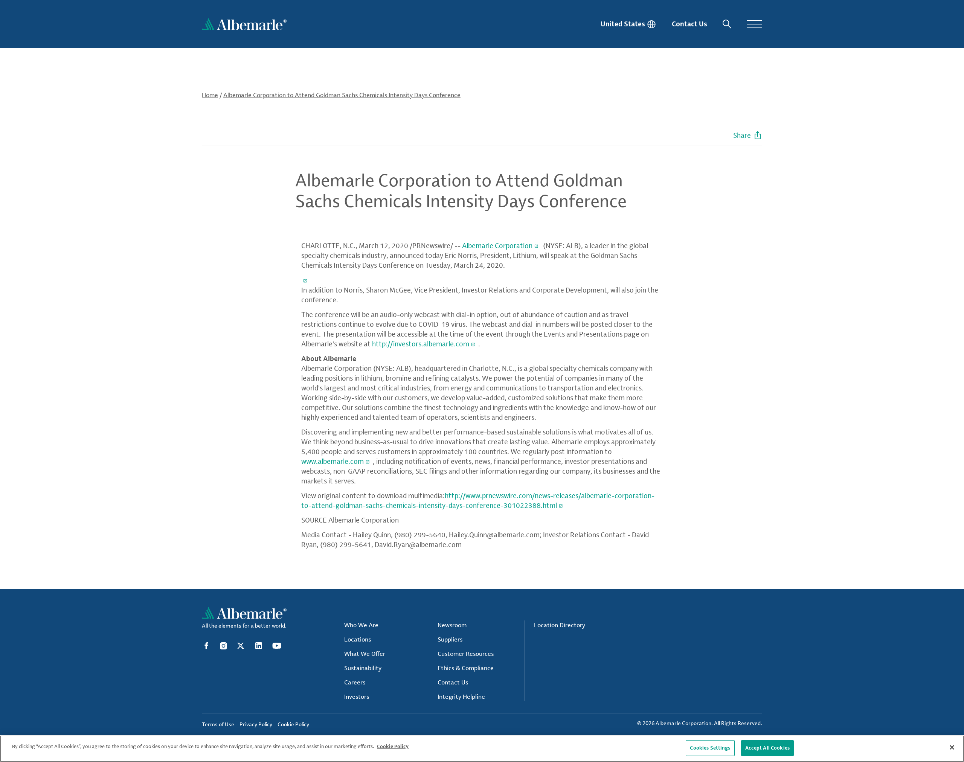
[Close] (952, 747)
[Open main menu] (754, 24)
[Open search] (727, 24)
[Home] (244, 24)
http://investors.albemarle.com (420, 343)
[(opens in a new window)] (305, 279)
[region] (482, 748)
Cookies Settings (710, 747)
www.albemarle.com (332, 461)
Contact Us (689, 23)
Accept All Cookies (767, 747)
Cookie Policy (393, 746)
